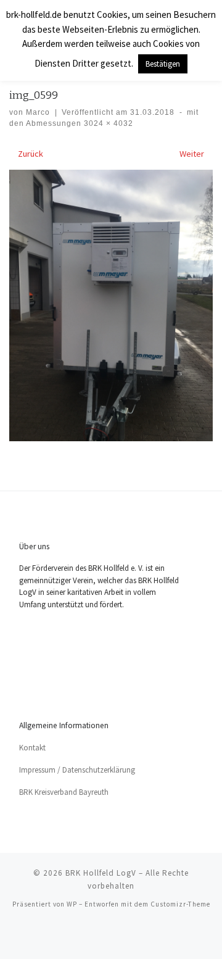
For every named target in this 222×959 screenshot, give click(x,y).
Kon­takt (32, 747)
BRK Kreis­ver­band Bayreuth (64, 792)
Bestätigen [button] (163, 64)
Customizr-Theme (180, 904)
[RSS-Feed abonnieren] (111, 936)
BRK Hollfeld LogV (100, 873)
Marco (38, 112)
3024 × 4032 (107, 123)
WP (72, 904)
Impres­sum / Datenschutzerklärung (77, 770)
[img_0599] (111, 305)
